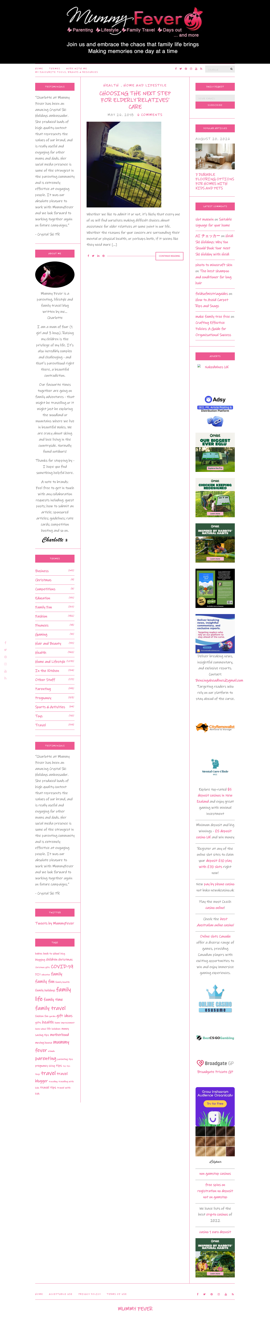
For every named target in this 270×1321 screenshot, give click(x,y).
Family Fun (43, 607)
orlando (51, 1051)
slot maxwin (204, 219)
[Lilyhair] (215, 1146)
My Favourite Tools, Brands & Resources (66, 72)
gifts (38, 1022)
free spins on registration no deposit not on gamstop (215, 1191)
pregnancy (41, 1066)
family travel (50, 1008)
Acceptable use (61, 1294)
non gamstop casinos (215, 1173)
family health (62, 982)
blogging (40, 960)
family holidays (45, 990)
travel (48, 1073)
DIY (38, 974)
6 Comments (149, 115)
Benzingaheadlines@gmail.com (219, 680)
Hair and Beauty (48, 643)
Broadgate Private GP (215, 1072)
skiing (52, 1065)
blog (62, 953)
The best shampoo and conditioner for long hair (213, 277)
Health (111, 85)
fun (46, 1016)
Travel (40, 725)
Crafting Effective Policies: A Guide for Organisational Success (213, 328)
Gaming (41, 634)
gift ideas (65, 1015)
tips (59, 1065)
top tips (66, 1066)
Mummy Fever (135, 1309)
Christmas (43, 580)
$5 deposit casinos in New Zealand (214, 795)
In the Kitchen (47, 670)
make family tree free (212, 316)
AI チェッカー (207, 236)
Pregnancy (43, 698)
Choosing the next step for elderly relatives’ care (135, 100)
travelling (53, 1081)
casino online (215, 908)
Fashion (41, 616)
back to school (51, 953)
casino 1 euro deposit (215, 1232)
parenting (45, 1058)
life (49, 1029)
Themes (54, 68)
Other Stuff (45, 680)
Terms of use (117, 1294)
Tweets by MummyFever (54, 923)
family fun (44, 981)
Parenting (43, 689)
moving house (43, 1043)
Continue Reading (169, 256)
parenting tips (65, 1059)
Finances (41, 625)
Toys (38, 716)
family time (53, 999)
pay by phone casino (219, 884)
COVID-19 (62, 966)
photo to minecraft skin (213, 265)
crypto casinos (217, 1214)
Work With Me (76, 68)
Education (42, 598)
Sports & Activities (50, 707)
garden (52, 1016)
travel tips (48, 1087)
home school (40, 1028)
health (48, 1022)
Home (39, 68)
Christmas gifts (42, 967)
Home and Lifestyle (145, 85)
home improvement (65, 1022)
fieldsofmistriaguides (211, 293)
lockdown (56, 1028)
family (56, 974)
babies (38, 953)
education (46, 974)
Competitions (45, 589)
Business (42, 571)
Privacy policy (89, 1294)
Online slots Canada (215, 936)
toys (37, 1074)
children (51, 959)
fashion (39, 1016)
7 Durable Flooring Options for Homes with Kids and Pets (214, 181)
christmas (65, 959)
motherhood (59, 1035)
